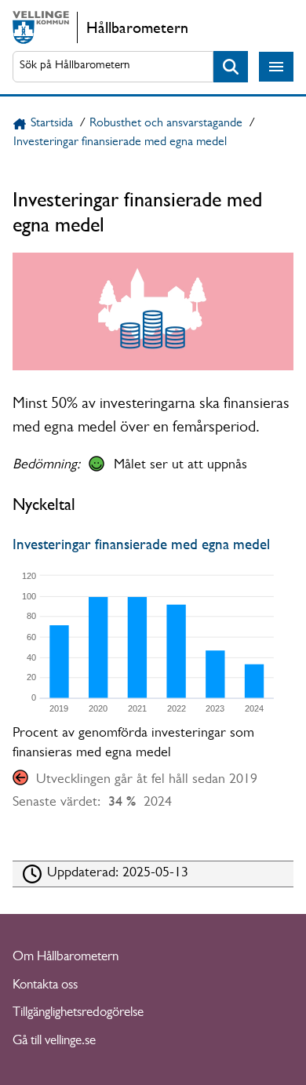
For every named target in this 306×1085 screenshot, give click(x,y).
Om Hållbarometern (65, 957)
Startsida (52, 124)
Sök (230, 67)
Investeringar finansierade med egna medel (120, 143)
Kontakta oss (45, 985)
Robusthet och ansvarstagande (165, 124)
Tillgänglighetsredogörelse (78, 1013)
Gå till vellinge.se (54, 1041)
